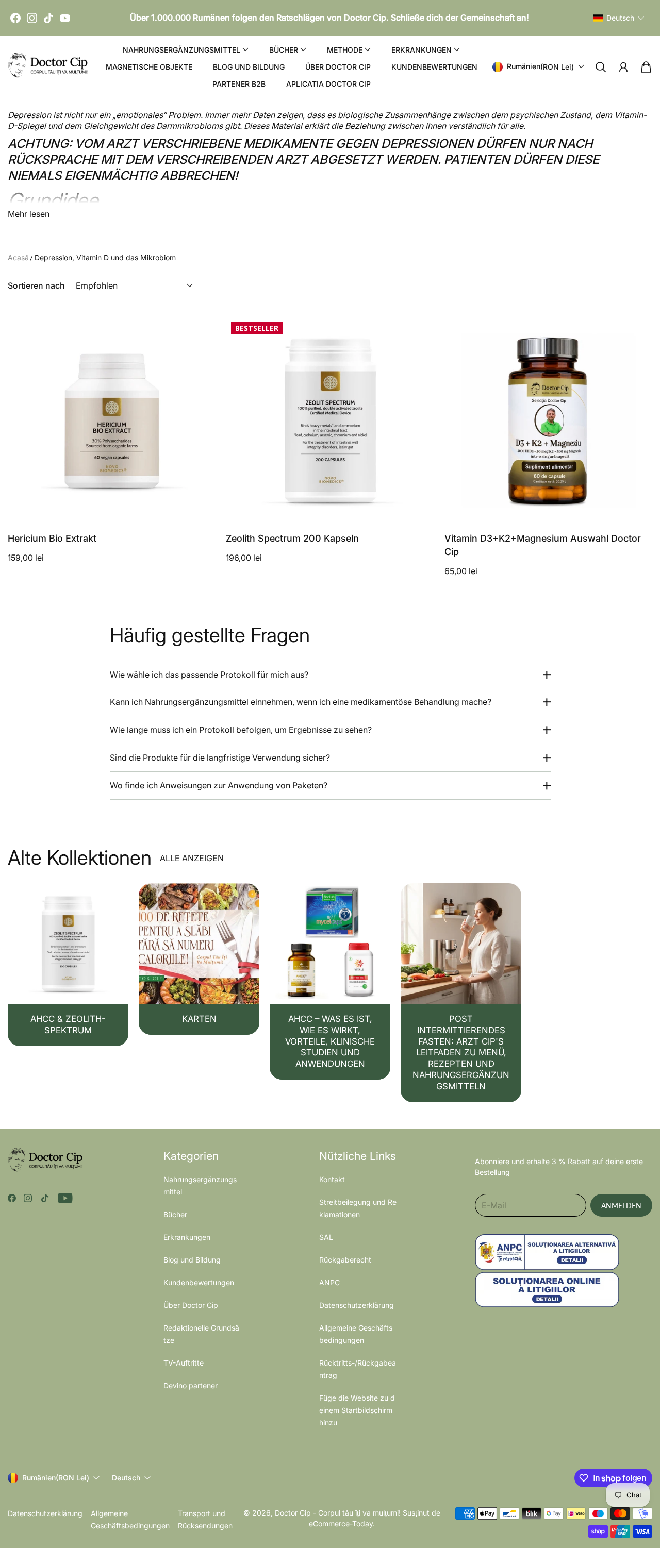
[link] (68, 964)
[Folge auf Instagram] (28, 1198)
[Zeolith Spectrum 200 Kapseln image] (330, 420)
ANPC (329, 1282)
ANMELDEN (621, 1205)
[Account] (623, 67)
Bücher (175, 1214)
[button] (619, 18)
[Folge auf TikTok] (45, 1198)
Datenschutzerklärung (356, 1305)
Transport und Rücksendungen (205, 1519)
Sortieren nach (36, 285)
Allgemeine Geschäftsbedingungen (130, 1519)
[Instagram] (32, 18)
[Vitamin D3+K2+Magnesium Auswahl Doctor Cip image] (548, 420)
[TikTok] (48, 18)
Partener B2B (239, 83)
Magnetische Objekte (149, 66)
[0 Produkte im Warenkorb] (646, 67)
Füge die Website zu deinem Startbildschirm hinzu (357, 1410)
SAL (326, 1237)
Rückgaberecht (345, 1259)
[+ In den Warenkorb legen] (201, 489)
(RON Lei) (55, 1477)
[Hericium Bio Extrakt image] (112, 420)
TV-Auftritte (183, 1362)
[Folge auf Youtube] (65, 1198)
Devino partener (190, 1385)
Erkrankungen (186, 1237)
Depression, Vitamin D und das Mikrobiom (105, 257)
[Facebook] (15, 18)
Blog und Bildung (249, 66)
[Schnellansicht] (201, 509)
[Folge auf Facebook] (12, 1198)
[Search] (601, 67)
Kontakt (332, 1179)
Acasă (18, 257)
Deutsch (126, 1478)
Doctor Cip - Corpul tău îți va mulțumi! (338, 1512)
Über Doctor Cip (338, 66)
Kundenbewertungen (434, 66)
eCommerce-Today (341, 1523)
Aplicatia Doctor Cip (328, 83)
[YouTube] (65, 18)
